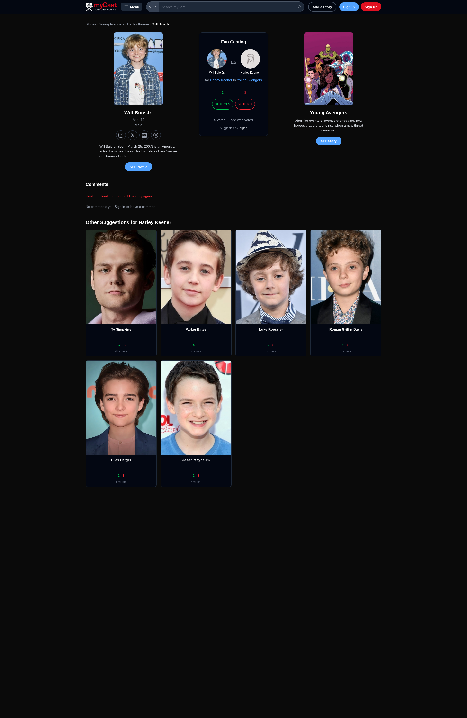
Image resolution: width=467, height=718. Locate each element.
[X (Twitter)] (132, 135)
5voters (271, 351)
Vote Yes (222, 104)
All (150, 7)
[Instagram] (121, 135)
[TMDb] (156, 135)
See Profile (138, 167)
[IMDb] (144, 135)
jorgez (243, 128)
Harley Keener (138, 24)
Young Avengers (111, 24)
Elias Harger (121, 460)
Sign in (349, 7)
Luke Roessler (271, 329)
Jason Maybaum (196, 460)
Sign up (371, 7)
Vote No (245, 104)
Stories (91, 24)
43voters (121, 351)
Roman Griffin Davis (346, 329)
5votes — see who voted (233, 120)
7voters (196, 351)
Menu (134, 7)
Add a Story (322, 7)
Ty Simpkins (121, 329)
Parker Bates (196, 329)
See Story (329, 141)
